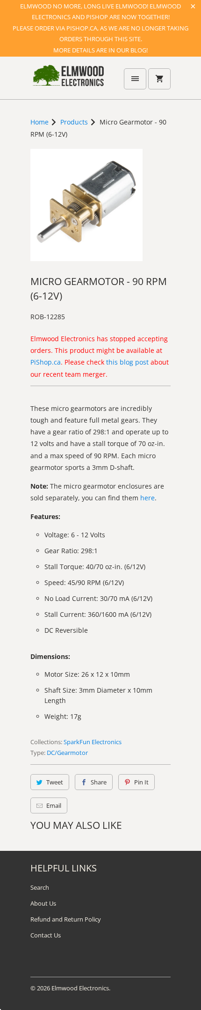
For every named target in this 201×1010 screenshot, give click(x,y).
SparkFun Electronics (93, 742)
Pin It (141, 782)
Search (39, 887)
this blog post (127, 362)
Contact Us (45, 935)
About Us (43, 903)
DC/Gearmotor (67, 752)
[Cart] (159, 78)
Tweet (54, 782)
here (147, 497)
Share (99, 782)
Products (74, 121)
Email (53, 805)
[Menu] (135, 78)
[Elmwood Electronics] (67, 81)
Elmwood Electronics (80, 988)
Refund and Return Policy (65, 919)
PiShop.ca (45, 362)
